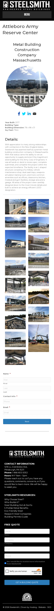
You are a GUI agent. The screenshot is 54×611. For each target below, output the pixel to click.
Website (42, 607)
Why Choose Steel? (14, 499)
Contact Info (10, 396)
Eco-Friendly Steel (13, 511)
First (5, 383)
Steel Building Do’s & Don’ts (18, 505)
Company (9, 543)
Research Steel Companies (17, 514)
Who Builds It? (11, 502)
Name (6, 374)
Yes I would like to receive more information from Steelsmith (26, 563)
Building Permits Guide (16, 517)
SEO (49, 607)
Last (5, 392)
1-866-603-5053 (20, 472)
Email (6, 407)
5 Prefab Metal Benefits (16, 508)
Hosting (33, 607)
